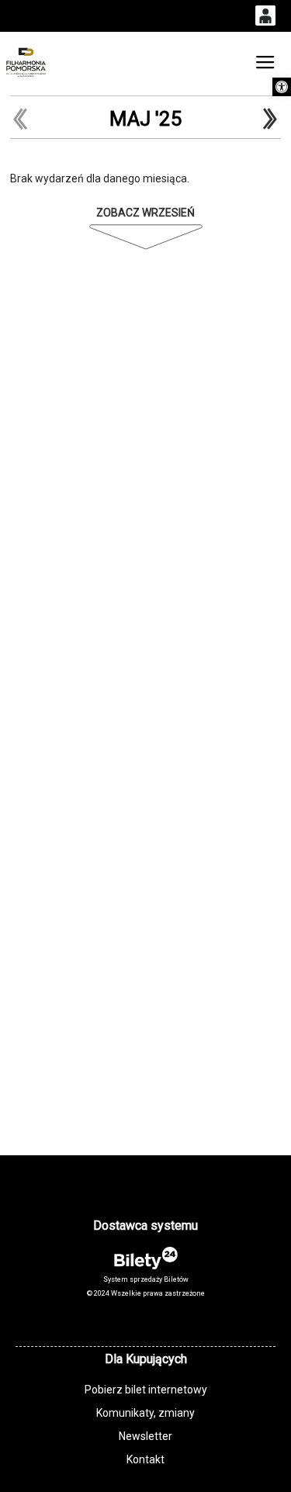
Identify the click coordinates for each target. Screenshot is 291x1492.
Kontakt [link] (145, 1459)
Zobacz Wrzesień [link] (145, 212)
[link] (281, 87)
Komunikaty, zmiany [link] (145, 1413)
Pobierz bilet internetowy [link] (146, 1389)
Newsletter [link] (145, 1436)
